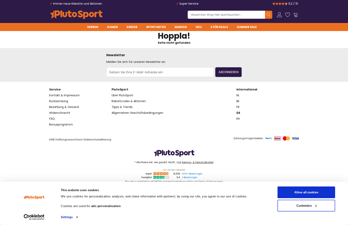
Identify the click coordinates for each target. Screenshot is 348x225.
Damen (112, 27)
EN (238, 119)
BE (237, 101)
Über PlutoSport (122, 95)
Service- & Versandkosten (198, 162)
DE (238, 113)
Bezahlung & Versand (64, 107)
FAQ (52, 119)
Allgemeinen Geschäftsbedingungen (137, 113)
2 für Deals (219, 27)
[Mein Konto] (279, 14)
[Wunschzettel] (287, 14)
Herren (92, 27)
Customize (304, 205)
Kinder (132, 27)
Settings (67, 217)
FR (237, 107)
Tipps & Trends (122, 107)
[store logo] (76, 14)
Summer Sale (247, 27)
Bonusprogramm (61, 124)
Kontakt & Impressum (64, 95)
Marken (181, 27)
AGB (51, 139)
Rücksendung (58, 101)
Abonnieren (228, 72)
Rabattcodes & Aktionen (129, 101)
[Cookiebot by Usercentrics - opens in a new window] (34, 217)
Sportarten (156, 27)
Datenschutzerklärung (97, 139)
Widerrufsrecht (59, 113)
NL (237, 95)
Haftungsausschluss (69, 139)
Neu (199, 27)
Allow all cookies (306, 192)
